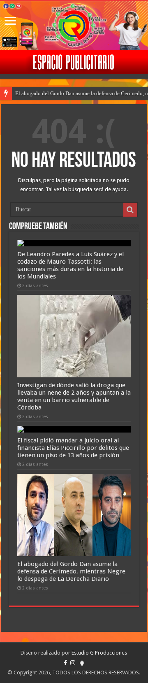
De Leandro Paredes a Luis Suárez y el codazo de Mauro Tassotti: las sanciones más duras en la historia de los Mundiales (70, 265)
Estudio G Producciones (99, 653)
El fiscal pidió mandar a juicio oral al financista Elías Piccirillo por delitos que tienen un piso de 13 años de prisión (73, 448)
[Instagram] (72, 663)
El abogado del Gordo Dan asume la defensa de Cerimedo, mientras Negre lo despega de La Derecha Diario (71, 571)
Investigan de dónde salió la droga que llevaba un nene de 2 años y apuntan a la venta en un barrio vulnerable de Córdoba (74, 396)
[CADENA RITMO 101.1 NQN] (74, 25)
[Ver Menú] (10, 21)
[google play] (82, 663)
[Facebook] (65, 663)
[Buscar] (130, 210)
